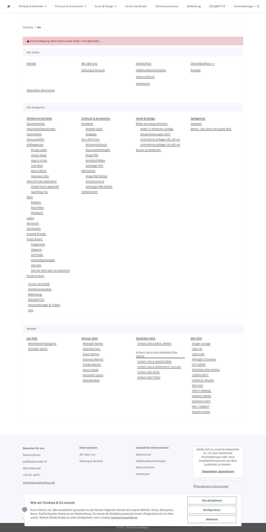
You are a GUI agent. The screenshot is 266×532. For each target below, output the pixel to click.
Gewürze (36, 249)
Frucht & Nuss (35, 275)
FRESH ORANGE (201, 390)
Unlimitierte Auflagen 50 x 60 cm (160, 144)
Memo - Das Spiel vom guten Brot (211, 129)
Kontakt (31, 63)
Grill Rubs (37, 254)
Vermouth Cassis (93, 375)
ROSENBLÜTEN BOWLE (206, 369)
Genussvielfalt (35, 139)
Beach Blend (38, 171)
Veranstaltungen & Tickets (44, 305)
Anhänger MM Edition (99, 186)
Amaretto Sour (91, 348)
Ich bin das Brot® (39, 284)
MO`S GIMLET (200, 406)
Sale (30, 310)
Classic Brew (38, 155)
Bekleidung (35, 294)
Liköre (30, 218)
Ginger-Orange (201, 343)
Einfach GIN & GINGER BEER (154, 361)
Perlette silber (94, 129)
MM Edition (88, 171)
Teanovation (34, 134)
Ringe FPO (92, 155)
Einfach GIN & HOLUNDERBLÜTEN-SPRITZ (157, 354)
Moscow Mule (91, 380)
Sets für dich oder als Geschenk (50, 270)
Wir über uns (89, 63)
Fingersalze (38, 244)
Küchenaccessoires (39, 289)
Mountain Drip (40, 176)
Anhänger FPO (94, 165)
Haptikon (196, 123)
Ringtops (91, 134)
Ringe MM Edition (96, 176)
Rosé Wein (37, 207)
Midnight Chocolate (204, 359)
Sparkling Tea (39, 191)
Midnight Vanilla (93, 343)
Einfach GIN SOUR (148, 372)
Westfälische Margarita (42, 343)
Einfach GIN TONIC (149, 377)
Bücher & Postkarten (148, 150)
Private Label (39, 150)
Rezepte (195, 70)
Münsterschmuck (96, 144)
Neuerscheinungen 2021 (155, 134)
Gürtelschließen (95, 160)
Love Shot (37, 165)
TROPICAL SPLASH (203, 380)
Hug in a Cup (39, 160)
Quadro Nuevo (201, 411)
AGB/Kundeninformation (151, 70)
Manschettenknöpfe (98, 150)
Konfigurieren (211, 509)
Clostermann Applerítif (45, 186)
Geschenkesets (36, 123)
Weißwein (37, 212)
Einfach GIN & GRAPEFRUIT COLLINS (159, 367)
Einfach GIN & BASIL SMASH (154, 343)
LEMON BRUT (200, 375)
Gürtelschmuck (95, 181)
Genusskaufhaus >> (203, 63)
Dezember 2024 (145, 338)
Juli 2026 (32, 338)
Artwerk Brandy (36, 233)
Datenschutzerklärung (124, 517)
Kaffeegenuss (35, 144)
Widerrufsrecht (145, 76)
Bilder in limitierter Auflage (156, 129)
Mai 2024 (196, 338)
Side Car (197, 348)
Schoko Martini (92, 364)
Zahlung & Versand (93, 70)
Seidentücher (89, 191)
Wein (30, 197)
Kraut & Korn (35, 239)
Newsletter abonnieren (41, 90)
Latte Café (198, 354)
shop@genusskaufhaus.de (39, 482)
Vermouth (33, 223)
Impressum (143, 83)
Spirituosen (34, 228)
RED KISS (197, 385)
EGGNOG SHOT (201, 401)
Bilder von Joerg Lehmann (151, 123)
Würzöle (36, 265)
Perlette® (87, 123)
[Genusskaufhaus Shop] (8, 6)
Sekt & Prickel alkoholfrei (42, 181)
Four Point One (90, 139)
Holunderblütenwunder (41, 129)
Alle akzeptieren (212, 500)
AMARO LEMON (201, 396)
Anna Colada (90, 369)
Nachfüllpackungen (43, 260)
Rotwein (36, 202)
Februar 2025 (89, 338)
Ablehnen (212, 519)
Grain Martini (91, 354)
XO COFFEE (198, 364)
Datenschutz (143, 63)
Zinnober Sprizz (37, 348)
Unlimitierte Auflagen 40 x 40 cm (160, 139)
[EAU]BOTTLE (36, 299)
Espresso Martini (93, 359)
